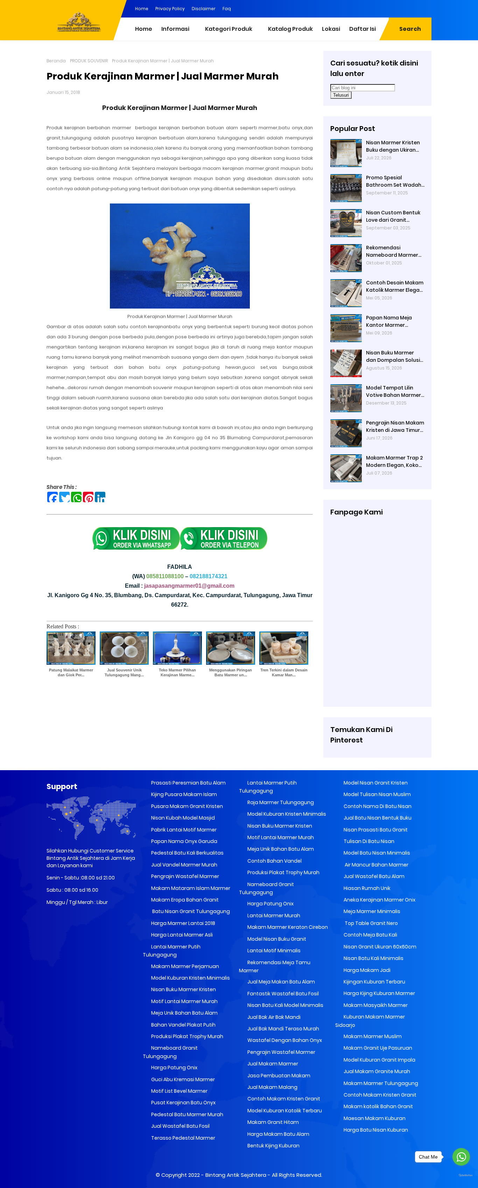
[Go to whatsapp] (461, 1157)
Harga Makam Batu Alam (277, 1134)
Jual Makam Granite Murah (376, 1071)
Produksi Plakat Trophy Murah (186, 1036)
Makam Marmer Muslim (372, 1036)
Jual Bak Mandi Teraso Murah (282, 1028)
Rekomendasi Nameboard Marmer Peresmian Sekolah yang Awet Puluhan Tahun (392, 251)
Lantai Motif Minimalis (273, 950)
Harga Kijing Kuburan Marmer (379, 993)
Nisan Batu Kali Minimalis (373, 958)
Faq (227, 9)
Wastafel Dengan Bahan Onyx (284, 1040)
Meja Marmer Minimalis (371, 911)
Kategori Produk (228, 29)
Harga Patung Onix (173, 1067)
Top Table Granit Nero (370, 923)
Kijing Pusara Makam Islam (183, 794)
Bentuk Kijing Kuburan (273, 1145)
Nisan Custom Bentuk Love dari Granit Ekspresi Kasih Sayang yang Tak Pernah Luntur (393, 216)
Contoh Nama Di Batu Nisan (377, 806)
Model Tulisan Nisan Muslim (377, 794)
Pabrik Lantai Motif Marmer (183, 829)
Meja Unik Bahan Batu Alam (184, 1012)
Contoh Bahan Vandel (274, 860)
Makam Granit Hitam (272, 1122)
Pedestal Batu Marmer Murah (186, 1114)
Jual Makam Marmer (272, 1063)
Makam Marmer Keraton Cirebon (287, 927)
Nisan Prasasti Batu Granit (375, 829)
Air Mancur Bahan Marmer (375, 864)
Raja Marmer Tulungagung (280, 802)
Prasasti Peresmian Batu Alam (188, 782)
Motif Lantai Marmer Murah (184, 1001)
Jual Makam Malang (271, 1087)
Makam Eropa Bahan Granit (184, 899)
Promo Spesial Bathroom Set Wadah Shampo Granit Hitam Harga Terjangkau (393, 181)
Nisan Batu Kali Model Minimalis (284, 1005)
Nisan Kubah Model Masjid (182, 817)
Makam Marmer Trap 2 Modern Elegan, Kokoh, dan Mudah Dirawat (394, 461)
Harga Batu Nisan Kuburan (375, 1129)
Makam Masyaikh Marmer (375, 1005)
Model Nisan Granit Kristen (375, 782)
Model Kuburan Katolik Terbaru (284, 1110)
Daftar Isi (362, 29)
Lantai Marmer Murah (273, 915)
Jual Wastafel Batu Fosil (180, 1126)
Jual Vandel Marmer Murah (183, 864)
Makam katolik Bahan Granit (378, 1106)
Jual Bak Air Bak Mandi (273, 1017)
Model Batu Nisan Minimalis (376, 852)
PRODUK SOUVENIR (89, 61)
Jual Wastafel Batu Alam (374, 876)
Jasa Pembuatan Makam (278, 1075)
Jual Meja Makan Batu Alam (280, 981)
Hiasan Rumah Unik (367, 888)
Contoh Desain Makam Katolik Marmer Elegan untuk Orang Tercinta (394, 286)
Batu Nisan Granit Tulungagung (190, 911)
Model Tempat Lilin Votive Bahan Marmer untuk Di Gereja (393, 391)
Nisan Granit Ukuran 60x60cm (379, 946)
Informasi (175, 29)
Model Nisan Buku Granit (276, 938)
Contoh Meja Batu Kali (370, 934)
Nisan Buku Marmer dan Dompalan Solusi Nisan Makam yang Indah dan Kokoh (393, 356)
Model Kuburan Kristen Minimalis (190, 977)
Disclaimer (204, 9)
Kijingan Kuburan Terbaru (374, 981)
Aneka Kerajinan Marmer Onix (379, 899)
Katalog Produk (290, 29)
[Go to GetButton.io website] (461, 1175)
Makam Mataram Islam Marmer (190, 888)
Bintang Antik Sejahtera (235, 1175)
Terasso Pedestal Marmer (182, 1137)
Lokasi (331, 29)
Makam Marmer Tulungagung (380, 1083)
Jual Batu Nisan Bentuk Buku (377, 817)
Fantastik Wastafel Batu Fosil (282, 993)
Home (141, 9)
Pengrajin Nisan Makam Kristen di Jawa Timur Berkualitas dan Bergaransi (395, 426)
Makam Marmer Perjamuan (184, 966)
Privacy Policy (170, 9)
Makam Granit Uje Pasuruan (377, 1047)
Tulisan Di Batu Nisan (368, 841)
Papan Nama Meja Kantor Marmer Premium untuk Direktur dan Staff (395, 321)
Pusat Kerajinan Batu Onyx (183, 1102)
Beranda (56, 61)
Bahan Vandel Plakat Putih (183, 1024)
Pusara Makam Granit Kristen (186, 806)
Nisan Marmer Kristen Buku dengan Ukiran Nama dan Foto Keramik (393, 146)
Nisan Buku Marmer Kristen (183, 989)
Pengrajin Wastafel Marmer (184, 876)
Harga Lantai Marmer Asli (181, 934)
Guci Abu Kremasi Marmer (182, 1079)
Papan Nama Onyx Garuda (184, 841)
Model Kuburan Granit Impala (379, 1059)
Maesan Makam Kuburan (374, 1118)
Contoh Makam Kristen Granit (283, 1098)
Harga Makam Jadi (367, 970)
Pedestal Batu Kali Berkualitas (187, 852)
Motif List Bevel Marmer (179, 1090)
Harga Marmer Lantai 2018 (182, 923)
